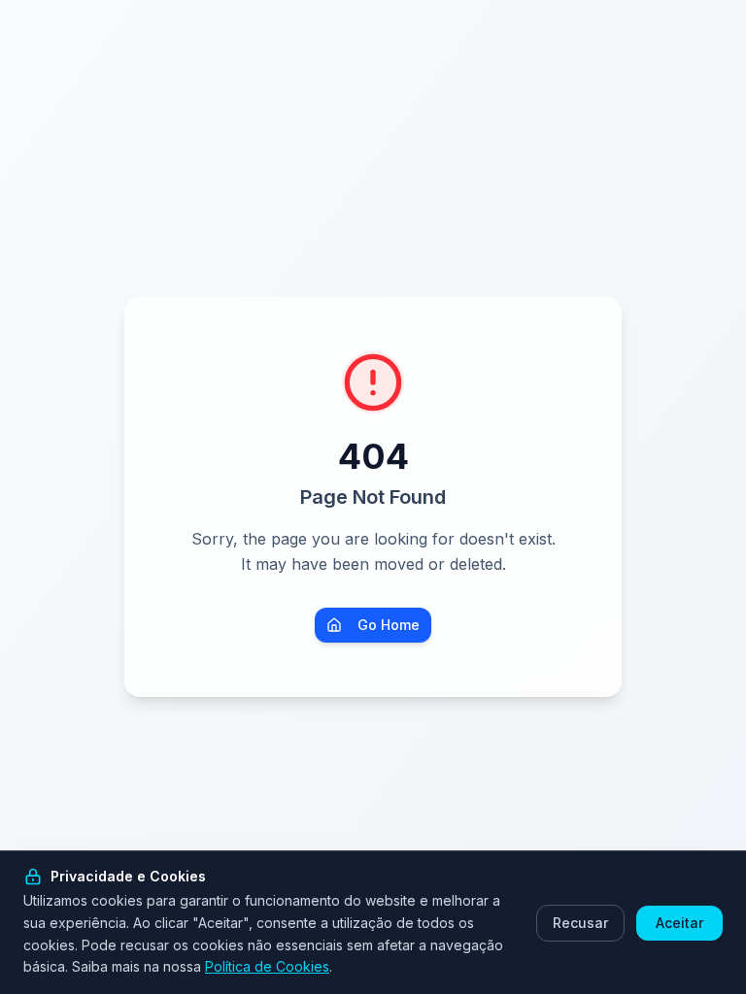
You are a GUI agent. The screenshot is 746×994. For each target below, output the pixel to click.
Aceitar (679, 922)
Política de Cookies (267, 966)
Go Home (388, 624)
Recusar (580, 922)
